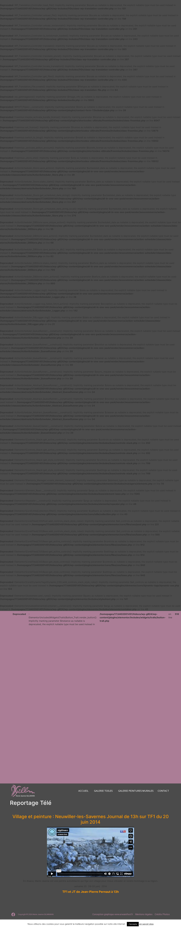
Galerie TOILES (103, 791)
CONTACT (163, 791)
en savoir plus (146, 924)
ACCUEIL (83, 791)
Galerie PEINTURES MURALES (135, 791)
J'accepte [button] (133, 924)
